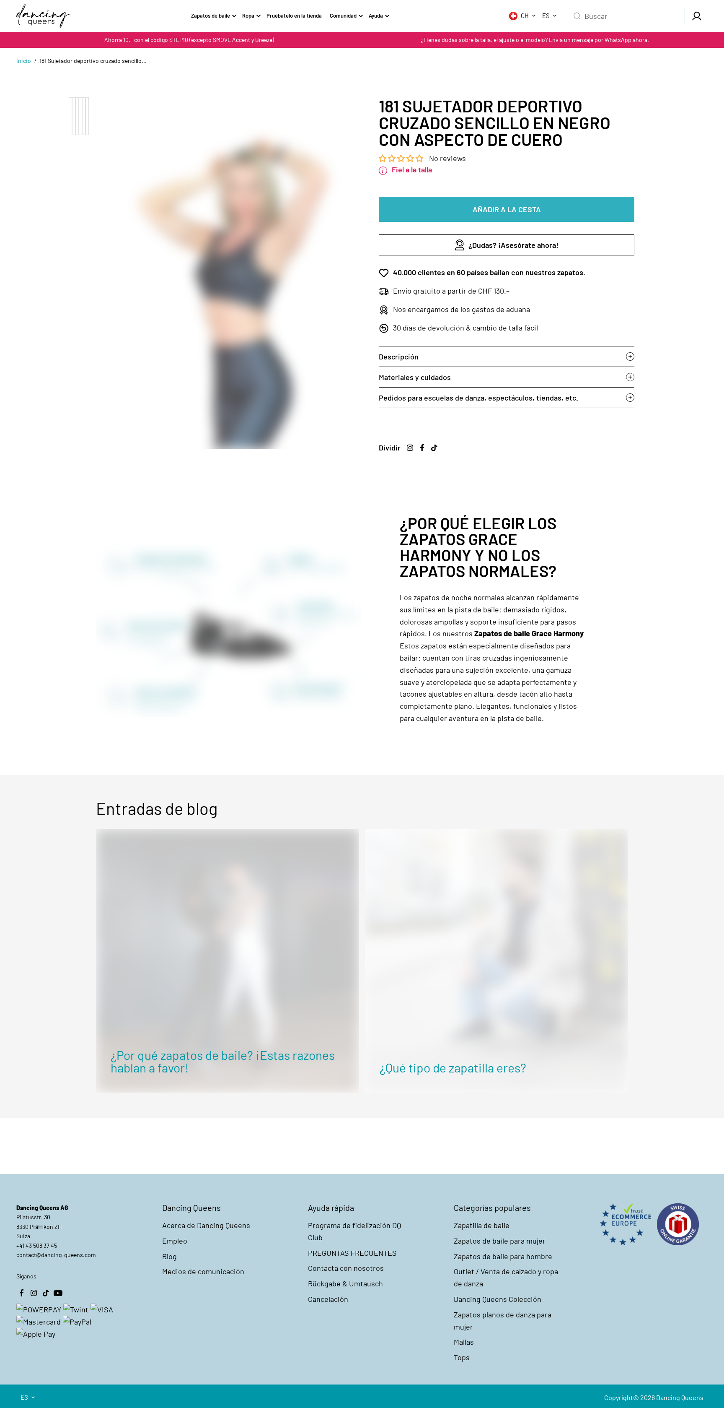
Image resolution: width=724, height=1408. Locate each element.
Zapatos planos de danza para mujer (502, 1320)
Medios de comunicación (203, 1271)
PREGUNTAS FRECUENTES (352, 1252)
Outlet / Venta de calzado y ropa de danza (506, 1277)
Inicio (23, 60)
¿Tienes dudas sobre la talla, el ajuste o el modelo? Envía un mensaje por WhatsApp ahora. (535, 39)
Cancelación (328, 1299)
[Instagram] (410, 448)
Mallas (464, 1341)
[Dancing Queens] (43, 16)
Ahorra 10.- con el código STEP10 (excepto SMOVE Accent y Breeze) (189, 39)
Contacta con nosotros (346, 1268)
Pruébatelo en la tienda (294, 15)
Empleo (174, 1240)
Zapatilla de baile (481, 1225)
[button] (402, 158)
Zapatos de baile (210, 15)
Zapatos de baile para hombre (503, 1256)
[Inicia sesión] (696, 16)
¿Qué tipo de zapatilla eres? (453, 1067)
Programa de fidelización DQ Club (354, 1231)
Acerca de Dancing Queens (206, 1225)
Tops (462, 1357)
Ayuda (376, 15)
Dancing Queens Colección (497, 1299)
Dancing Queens (679, 1397)
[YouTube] (58, 1293)
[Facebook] (422, 448)
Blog (169, 1256)
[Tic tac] (434, 448)
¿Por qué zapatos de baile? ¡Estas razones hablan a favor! (223, 1061)
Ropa (248, 15)
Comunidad (343, 15)
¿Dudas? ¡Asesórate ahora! (513, 245)
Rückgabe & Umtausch (345, 1283)
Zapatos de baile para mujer (500, 1240)
